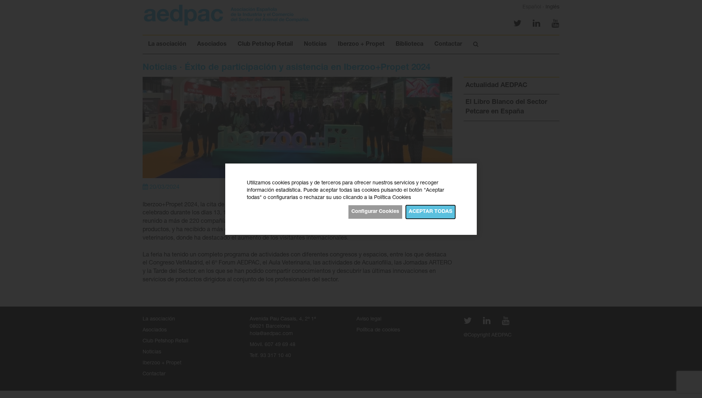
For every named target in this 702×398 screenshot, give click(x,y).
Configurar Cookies (375, 211)
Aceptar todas (430, 211)
